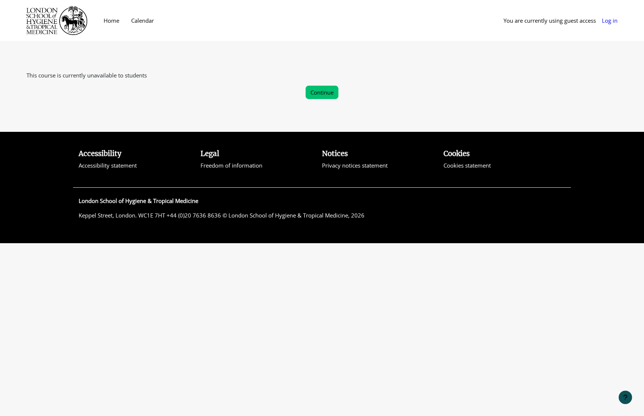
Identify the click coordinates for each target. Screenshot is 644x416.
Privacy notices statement (355, 165)
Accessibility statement (108, 165)
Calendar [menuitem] (142, 20)
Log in (610, 20)
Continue (322, 92)
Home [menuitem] (111, 20)
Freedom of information (231, 165)
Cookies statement (467, 165)
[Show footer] (625, 397)
